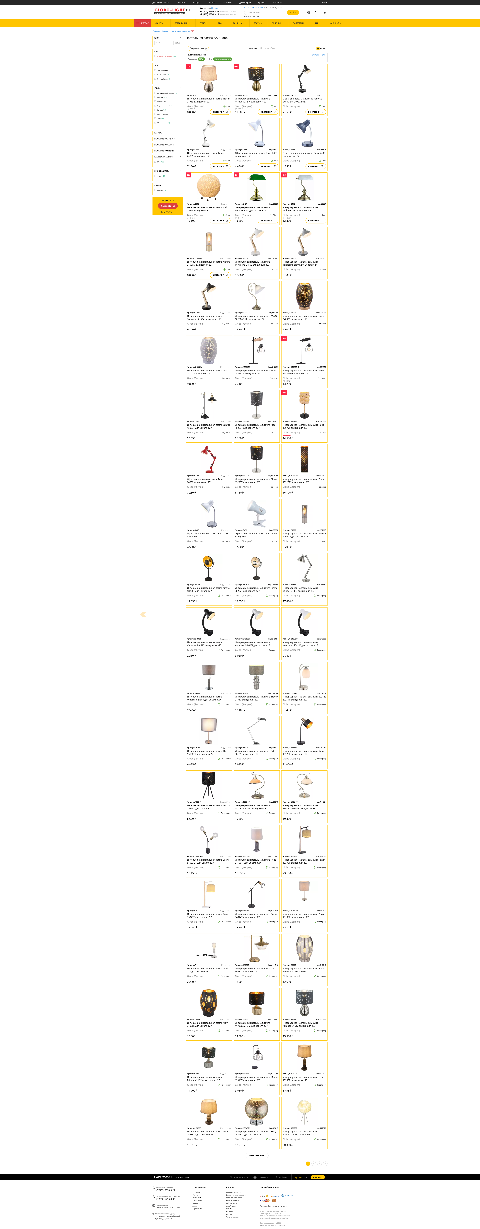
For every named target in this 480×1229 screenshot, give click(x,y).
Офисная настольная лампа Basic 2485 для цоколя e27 (256, 154)
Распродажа (197, 1200)
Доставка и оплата (160, 2)
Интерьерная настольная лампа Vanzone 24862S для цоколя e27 (204, 644)
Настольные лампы (180, 31)
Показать (166, 206)
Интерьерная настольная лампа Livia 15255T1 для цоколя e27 (207, 1133)
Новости (229, 1211)
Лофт (160, 118)
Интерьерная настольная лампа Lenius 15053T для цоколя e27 (208, 426)
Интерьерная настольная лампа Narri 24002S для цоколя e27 (303, 318)
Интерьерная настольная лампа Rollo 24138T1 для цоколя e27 (255, 861)
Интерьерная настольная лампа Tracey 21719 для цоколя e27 (208, 100)
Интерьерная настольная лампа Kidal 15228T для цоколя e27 (255, 426)
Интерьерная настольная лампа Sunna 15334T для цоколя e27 (208, 807)
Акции (194, 1206)
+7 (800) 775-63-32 (218, 11)
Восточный (162, 101)
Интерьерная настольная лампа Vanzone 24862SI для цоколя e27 (252, 644)
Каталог (145, 23)
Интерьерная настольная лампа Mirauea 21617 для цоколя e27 (300, 1024)
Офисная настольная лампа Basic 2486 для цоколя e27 (304, 154)
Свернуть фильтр (198, 48)
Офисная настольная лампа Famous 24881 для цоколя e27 (206, 154)
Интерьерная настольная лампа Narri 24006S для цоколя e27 (207, 1024)
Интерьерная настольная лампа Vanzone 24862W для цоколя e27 (300, 644)
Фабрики (196, 1195)
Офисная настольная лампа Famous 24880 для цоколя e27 (302, 100)
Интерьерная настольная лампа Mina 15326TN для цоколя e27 (255, 372)
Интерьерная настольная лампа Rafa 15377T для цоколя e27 (207, 916)
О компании (199, 1187)
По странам (197, 1198)
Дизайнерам (245, 2)
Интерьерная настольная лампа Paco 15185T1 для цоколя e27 (303, 916)
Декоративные (164, 70)
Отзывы (211, 2)
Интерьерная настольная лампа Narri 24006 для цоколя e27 (303, 970)
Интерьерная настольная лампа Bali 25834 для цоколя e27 (207, 209)
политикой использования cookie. (274, 1218)
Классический (164, 114)
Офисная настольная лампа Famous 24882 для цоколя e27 (206, 481)
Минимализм (163, 123)
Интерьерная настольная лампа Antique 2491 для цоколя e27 (252, 209)
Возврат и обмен (232, 1200)
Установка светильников (236, 1195)
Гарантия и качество (234, 1198)
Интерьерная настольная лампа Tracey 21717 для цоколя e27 (256, 698)
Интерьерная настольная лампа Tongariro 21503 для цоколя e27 (300, 263)
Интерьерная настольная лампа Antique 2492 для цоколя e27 (300, 209)
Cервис (230, 1187)
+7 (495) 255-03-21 (218, 14)
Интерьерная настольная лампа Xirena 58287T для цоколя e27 (256, 589)
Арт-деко (162, 97)
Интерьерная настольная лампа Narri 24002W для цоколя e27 (207, 372)
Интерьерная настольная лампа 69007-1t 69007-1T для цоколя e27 (256, 318)
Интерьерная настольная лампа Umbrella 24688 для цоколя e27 (204, 698)
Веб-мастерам (231, 1203)
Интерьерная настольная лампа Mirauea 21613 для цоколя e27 (204, 1079)
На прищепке (163, 75)
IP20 (160, 162)
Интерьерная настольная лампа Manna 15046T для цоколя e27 (256, 1079)
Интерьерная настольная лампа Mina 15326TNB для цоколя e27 (303, 372)
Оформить (317, 1177)
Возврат (196, 2)
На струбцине (163, 79)
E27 (200, 59)
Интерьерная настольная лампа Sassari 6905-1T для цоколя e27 (252, 807)
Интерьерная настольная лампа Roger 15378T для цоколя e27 (304, 861)
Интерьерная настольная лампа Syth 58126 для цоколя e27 (255, 752)
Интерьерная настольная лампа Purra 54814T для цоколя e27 (256, 916)
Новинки (196, 1203)
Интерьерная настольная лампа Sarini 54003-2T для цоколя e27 (208, 861)
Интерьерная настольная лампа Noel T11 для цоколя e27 (207, 970)
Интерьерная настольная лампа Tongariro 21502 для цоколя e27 (252, 263)
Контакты (277, 2)
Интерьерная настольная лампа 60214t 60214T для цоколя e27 (304, 698)
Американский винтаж (167, 93)
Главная (156, 31)
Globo (161, 176)
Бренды (261, 2)
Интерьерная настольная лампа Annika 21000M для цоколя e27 (208, 263)
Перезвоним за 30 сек (253, 8)
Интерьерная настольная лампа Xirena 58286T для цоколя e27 (208, 589)
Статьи (229, 1214)
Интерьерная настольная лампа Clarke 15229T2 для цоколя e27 (304, 481)
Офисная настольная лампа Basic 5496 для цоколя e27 (256, 535)
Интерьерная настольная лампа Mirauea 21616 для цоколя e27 (252, 100)
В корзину (218, 112)
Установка (227, 2)
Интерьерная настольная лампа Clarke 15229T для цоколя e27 (256, 481)
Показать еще (256, 1155)
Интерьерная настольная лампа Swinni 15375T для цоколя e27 (304, 752)
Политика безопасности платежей (273, 1206)
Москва (214, 8)
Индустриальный (164, 106)
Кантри (161, 110)
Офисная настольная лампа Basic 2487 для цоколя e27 (208, 535)
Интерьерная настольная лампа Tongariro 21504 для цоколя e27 (204, 318)
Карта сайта (197, 1209)
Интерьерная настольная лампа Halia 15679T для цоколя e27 (303, 426)
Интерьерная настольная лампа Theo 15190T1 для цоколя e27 (207, 752)
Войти (325, 2)
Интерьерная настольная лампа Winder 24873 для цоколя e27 (300, 589)
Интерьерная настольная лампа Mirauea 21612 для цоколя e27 (252, 1024)
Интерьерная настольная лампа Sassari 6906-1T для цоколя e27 (300, 807)
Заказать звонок (183, 1177)
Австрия (162, 190)
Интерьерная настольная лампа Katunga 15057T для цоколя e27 (300, 1133)
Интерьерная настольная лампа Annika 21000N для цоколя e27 (304, 535)
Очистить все (318, 55)
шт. (301, 1177)
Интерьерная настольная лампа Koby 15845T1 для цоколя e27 (255, 1133)
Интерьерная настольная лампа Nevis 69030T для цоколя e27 (256, 970)
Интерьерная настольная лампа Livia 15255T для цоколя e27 (303, 1079)
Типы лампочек (232, 1217)
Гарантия (181, 2)
